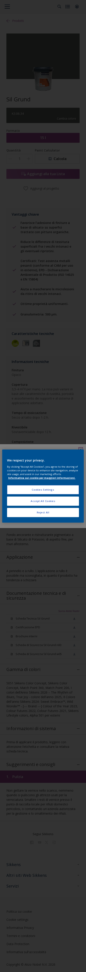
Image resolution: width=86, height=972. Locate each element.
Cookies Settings (43, 489)
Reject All (43, 512)
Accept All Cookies (43, 501)
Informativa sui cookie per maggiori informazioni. (41, 477)
